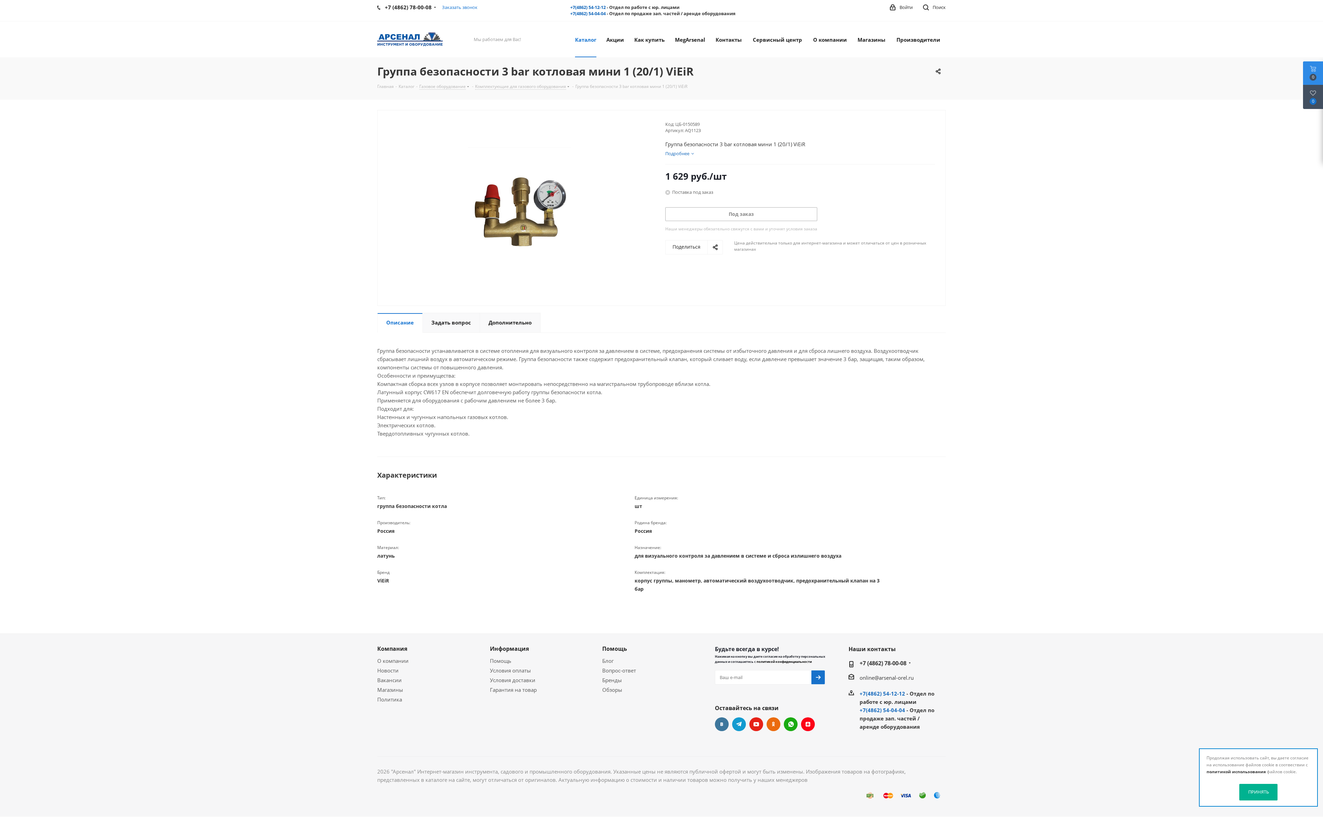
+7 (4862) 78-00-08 (883, 663)
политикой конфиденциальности (784, 661)
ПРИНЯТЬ (1258, 792)
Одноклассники (773, 724)
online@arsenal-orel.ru (887, 677)
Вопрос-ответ (619, 670)
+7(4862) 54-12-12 (588, 7)
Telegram (739, 724)
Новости (388, 670)
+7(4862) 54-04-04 (588, 13)
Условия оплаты (510, 670)
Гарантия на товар (513, 689)
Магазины (390, 689)
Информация (509, 648)
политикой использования (1236, 772)
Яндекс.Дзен (808, 724)
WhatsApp (791, 724)
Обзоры (612, 689)
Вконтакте (722, 724)
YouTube (756, 724)
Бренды (612, 680)
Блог (608, 660)
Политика (389, 699)
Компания (392, 648)
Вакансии (389, 680)
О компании (393, 660)
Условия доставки (512, 680)
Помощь (500, 660)
